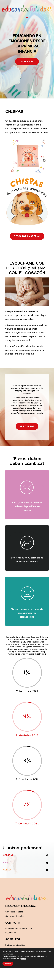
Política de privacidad (15, 945)
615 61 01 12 (10, 933)
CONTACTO (12, 922)
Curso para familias (14, 912)
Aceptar (8, 964)
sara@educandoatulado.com (18, 928)
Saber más (27, 61)
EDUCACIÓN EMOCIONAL (20, 906)
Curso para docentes (14, 916)
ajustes (23, 959)
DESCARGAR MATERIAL (27, 236)
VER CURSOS (27, 426)
